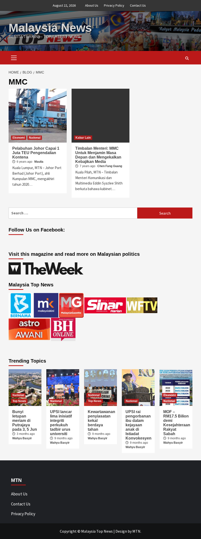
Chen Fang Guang (109, 166)
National (34, 137)
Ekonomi (19, 137)
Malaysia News (50, 27)
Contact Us (138, 5)
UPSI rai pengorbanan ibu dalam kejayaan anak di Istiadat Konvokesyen (138, 425)
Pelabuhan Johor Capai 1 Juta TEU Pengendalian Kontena (35, 152)
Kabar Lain (83, 137)
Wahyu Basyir (22, 438)
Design (121, 531)
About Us (91, 5)
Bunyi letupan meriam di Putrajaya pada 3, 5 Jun (24, 420)
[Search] (187, 58)
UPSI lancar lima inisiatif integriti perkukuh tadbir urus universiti (61, 423)
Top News (19, 401)
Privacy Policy (114, 5)
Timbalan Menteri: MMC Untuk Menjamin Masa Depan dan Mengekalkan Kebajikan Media (98, 155)
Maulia (38, 161)
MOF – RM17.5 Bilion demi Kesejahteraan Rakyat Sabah (176, 423)
